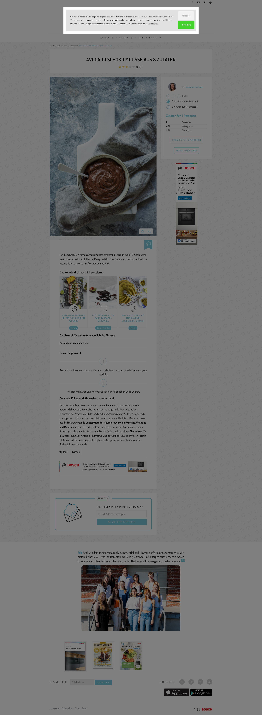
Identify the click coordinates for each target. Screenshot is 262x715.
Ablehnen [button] (186, 15)
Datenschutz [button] (153, 23)
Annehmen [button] (186, 25)
